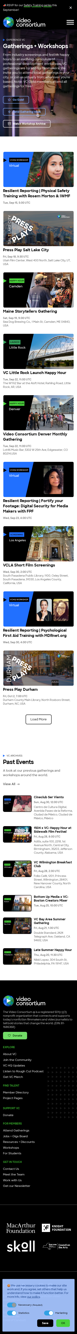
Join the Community (17, 1060)
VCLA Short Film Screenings (29, 565)
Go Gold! (18, 99)
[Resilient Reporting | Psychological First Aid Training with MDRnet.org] (38, 609)
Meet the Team (13, 1174)
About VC (9, 1054)
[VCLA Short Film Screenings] (38, 544)
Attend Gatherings (16, 1130)
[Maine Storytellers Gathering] (38, 290)
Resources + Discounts (19, 1142)
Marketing (61, 1313)
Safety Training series (38, 5)
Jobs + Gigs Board (15, 1136)
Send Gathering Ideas (27, 111)
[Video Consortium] (24, 22)
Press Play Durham (20, 689)
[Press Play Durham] (38, 668)
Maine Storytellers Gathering (30, 311)
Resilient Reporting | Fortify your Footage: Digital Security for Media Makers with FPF (35, 506)
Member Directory (16, 1092)
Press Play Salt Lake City (26, 249)
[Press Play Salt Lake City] (38, 229)
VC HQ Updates (14, 1065)
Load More (38, 719)
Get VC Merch (13, 1077)
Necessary (30, 1304)
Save (45, 1323)
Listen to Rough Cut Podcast (23, 1071)
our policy (33, 1296)
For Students (12, 1153)
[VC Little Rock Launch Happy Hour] (38, 351)
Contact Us (11, 1169)
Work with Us (12, 1180)
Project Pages (13, 1098)
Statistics (23, 1313)
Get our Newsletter (16, 1186)
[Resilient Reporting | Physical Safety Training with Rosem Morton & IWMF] (38, 169)
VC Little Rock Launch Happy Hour (34, 372)
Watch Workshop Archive (29, 123)
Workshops (11, 1148)
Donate (17, 1035)
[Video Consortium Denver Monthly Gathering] (38, 413)
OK (63, 1323)
